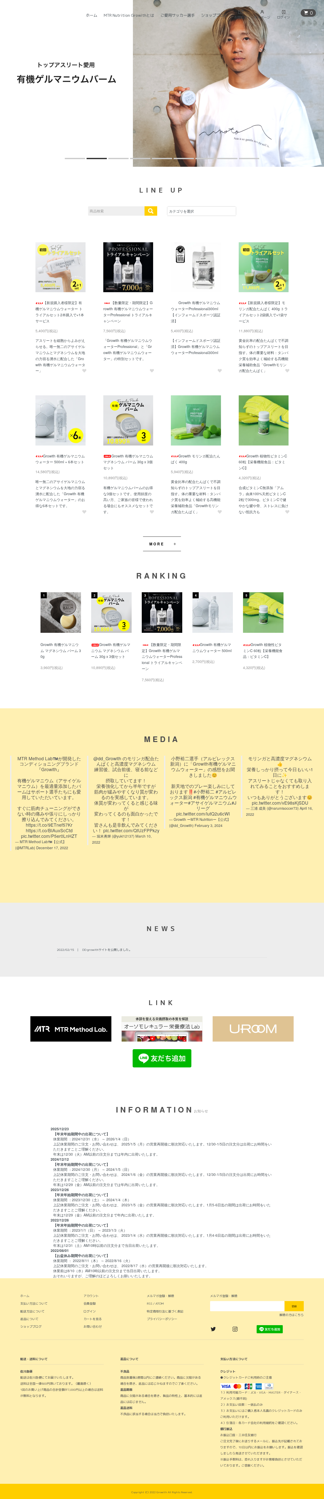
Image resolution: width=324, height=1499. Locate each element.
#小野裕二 (204, 791)
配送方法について (32, 1311)
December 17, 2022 (52, 847)
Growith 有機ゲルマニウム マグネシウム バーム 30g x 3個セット (128, 462)
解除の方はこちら (291, 1315)
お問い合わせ (93, 1326)
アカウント (91, 1296)
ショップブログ (214, 15)
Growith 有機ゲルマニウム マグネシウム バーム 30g (60, 650)
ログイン (283, 17)
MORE (156, 543)
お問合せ (240, 17)
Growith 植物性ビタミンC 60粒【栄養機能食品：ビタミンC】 (263, 462)
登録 (294, 1306)
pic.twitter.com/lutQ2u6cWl (203, 813)
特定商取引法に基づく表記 (165, 1311)
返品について (29, 1319)
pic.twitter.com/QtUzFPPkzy (131, 830)
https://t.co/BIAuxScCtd (49, 830)
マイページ (262, 17)
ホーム (91, 15)
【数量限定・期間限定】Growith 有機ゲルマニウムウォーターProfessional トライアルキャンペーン (162, 656)
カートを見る (93, 1319)
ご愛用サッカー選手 (177, 15)
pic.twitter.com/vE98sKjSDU (280, 803)
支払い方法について (34, 1303)
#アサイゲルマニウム (210, 803)
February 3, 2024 (208, 825)
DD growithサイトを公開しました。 (107, 950)
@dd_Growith (107, 758)
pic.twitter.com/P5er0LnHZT (49, 836)
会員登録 (90, 1303)
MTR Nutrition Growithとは (129, 15)
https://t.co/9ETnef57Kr (49, 825)
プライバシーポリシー (162, 1319)
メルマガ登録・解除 (160, 1296)
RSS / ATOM (155, 1303)
